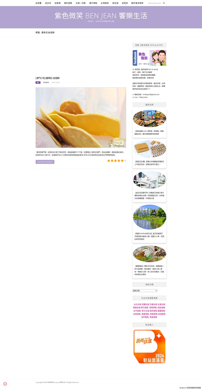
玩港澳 (58, 3)
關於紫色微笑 (137, 3)
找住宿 (115, 3)
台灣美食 (105, 3)
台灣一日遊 (81, 3)
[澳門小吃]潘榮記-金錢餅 (48, 78)
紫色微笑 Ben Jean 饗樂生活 (101, 15)
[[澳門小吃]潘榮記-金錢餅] (81, 117)
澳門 (38, 82)
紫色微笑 (46, 82)
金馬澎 (125, 3)
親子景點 (93, 3)
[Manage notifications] (5, 384)
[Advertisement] (81, 59)
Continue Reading (45, 162)
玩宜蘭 (39, 3)
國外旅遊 (68, 3)
